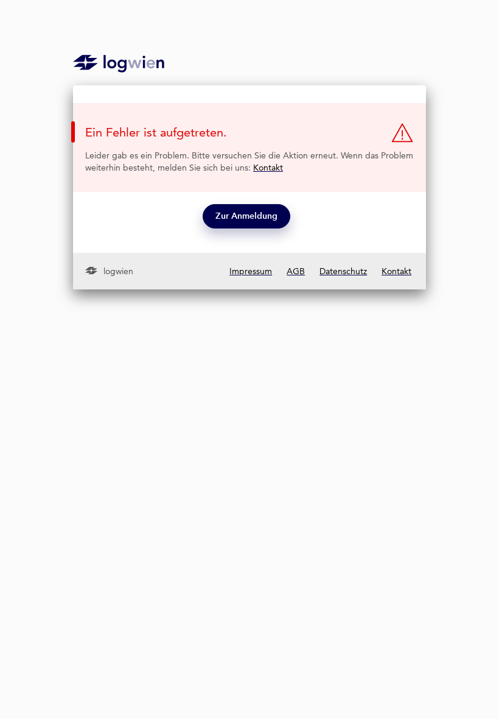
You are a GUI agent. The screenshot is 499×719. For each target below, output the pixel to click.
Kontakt (268, 167)
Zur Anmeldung (246, 216)
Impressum (250, 271)
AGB (296, 271)
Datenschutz (343, 271)
